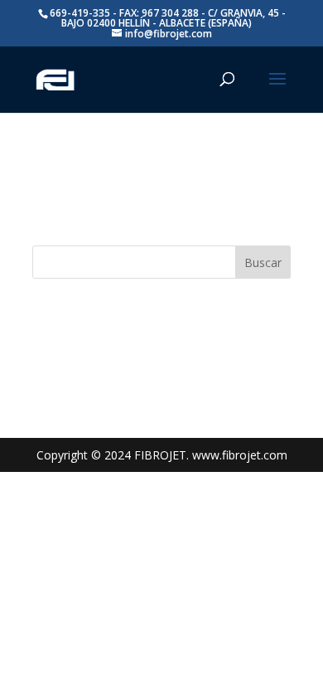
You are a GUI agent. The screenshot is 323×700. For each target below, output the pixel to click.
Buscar (263, 262)
